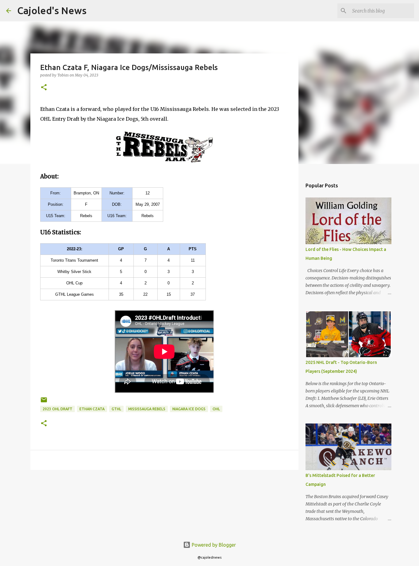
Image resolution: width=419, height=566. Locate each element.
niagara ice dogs (189, 409)
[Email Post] (44, 402)
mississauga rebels (146, 409)
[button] (44, 88)
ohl (216, 409)
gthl (116, 409)
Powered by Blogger (213, 545)
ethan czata (92, 409)
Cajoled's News (51, 10)
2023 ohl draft (57, 409)
